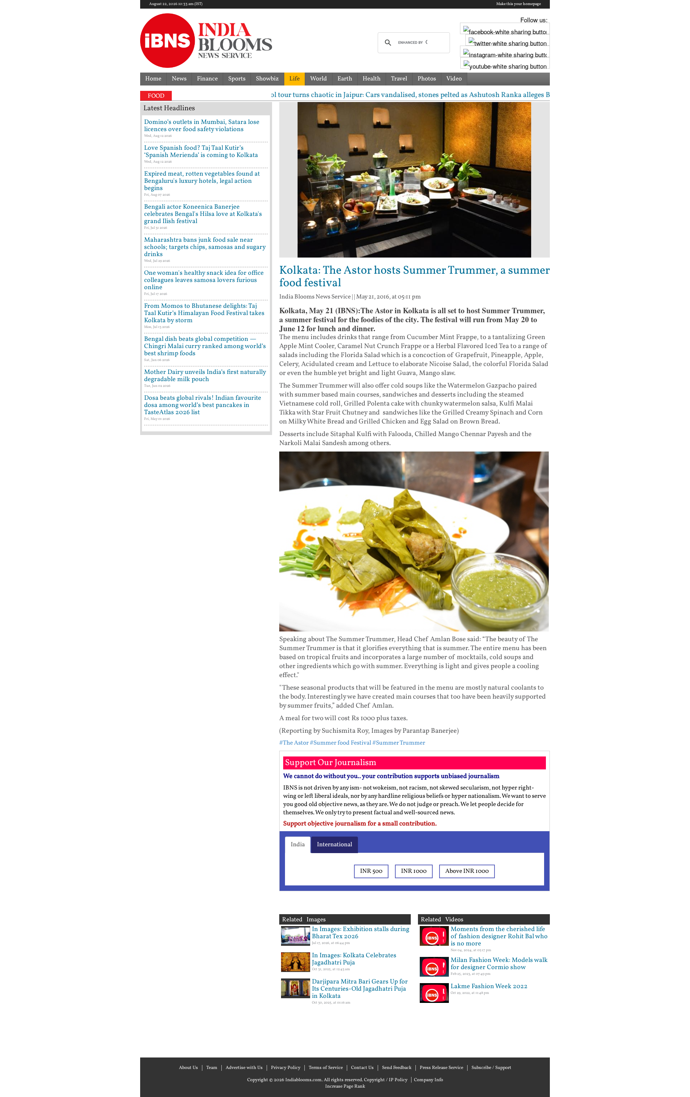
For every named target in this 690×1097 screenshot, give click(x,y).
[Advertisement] (206, 745)
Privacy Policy (285, 1068)
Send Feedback (396, 1068)
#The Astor (294, 743)
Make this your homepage (518, 4)
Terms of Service (326, 1068)
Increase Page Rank (345, 1086)
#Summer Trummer (398, 743)
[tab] (297, 845)
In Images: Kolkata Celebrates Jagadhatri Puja (354, 959)
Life (294, 79)
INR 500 (371, 871)
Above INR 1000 (467, 871)
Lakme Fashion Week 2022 (489, 986)
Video (454, 79)
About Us (188, 1068)
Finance (207, 79)
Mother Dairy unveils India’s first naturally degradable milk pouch (205, 376)
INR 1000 (414, 871)
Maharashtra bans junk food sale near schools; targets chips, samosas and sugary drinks (205, 247)
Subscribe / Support (491, 1068)
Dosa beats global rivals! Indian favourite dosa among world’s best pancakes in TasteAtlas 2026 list (202, 405)
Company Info (428, 1080)
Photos (427, 79)
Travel (399, 79)
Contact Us (362, 1068)
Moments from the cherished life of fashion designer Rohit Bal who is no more (499, 936)
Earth (344, 79)
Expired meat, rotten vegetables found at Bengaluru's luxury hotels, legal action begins (202, 181)
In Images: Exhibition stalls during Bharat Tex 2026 (360, 933)
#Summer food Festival (340, 743)
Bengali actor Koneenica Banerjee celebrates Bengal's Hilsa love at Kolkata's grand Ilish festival (203, 214)
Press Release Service (441, 1068)
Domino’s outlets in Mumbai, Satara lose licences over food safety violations (201, 126)
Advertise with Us (244, 1068)
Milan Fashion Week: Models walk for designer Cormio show (499, 964)
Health (372, 79)
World (318, 79)
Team (211, 1068)
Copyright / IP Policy (386, 1080)
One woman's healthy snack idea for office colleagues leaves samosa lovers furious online (204, 280)
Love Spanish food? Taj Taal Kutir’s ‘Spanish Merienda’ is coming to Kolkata (201, 152)
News (179, 79)
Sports (236, 79)
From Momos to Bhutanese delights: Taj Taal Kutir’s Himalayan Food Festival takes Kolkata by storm (204, 313)
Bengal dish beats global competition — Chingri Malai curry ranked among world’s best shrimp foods (205, 346)
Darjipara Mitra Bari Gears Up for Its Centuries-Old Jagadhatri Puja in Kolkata (360, 989)
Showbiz (267, 79)
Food (156, 96)
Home (153, 79)
